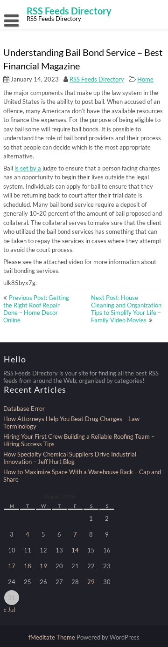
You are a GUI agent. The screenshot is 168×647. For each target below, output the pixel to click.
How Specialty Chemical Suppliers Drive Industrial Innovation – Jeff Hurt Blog (69, 457)
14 (75, 550)
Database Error (24, 408)
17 (11, 566)
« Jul (9, 609)
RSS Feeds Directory (97, 79)
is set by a (27, 168)
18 (27, 566)
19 (43, 566)
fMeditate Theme (52, 637)
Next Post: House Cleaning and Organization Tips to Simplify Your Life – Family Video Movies (126, 309)
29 (91, 582)
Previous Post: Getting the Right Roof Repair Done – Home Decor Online (36, 309)
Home (145, 79)
